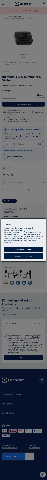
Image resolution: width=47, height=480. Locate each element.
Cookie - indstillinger (23, 249)
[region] (23, 240)
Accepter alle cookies (23, 256)
